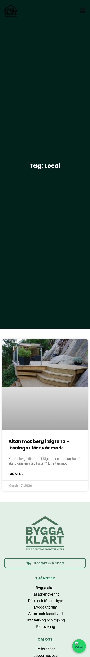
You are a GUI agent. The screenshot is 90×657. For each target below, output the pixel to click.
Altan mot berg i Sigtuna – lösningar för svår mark (39, 444)
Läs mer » (16, 474)
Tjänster (45, 578)
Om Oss (45, 639)
